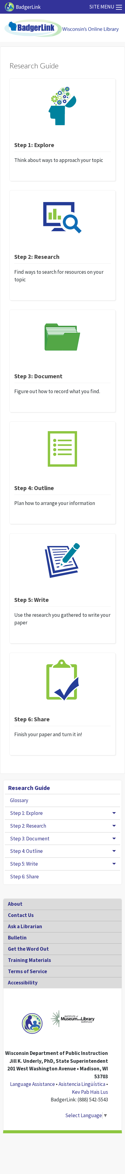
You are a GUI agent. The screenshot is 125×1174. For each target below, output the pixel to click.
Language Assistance (32, 1084)
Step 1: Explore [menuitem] (26, 813)
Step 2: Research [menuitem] (28, 825)
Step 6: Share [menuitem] (24, 876)
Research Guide (29, 787)
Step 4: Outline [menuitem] (26, 851)
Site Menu (101, 6)
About (15, 904)
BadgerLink (28, 7)
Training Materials (29, 960)
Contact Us (21, 915)
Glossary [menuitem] (19, 800)
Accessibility (23, 982)
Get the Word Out (28, 949)
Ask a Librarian (25, 926)
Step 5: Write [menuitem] (24, 863)
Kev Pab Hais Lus (90, 1092)
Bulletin (17, 937)
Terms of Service (27, 971)
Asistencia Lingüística (82, 1084)
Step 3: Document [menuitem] (29, 838)
